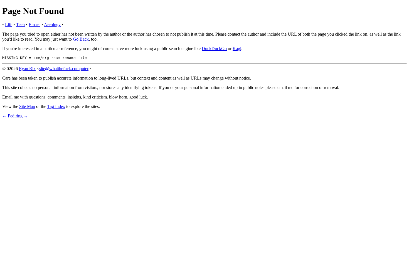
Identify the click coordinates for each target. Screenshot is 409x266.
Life (8, 24)
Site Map (27, 106)
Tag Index (56, 106)
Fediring (15, 116)
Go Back (81, 39)
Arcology (52, 24)
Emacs (34, 24)
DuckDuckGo (214, 48)
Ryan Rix (27, 68)
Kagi (237, 48)
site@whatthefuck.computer (63, 68)
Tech (20, 24)
